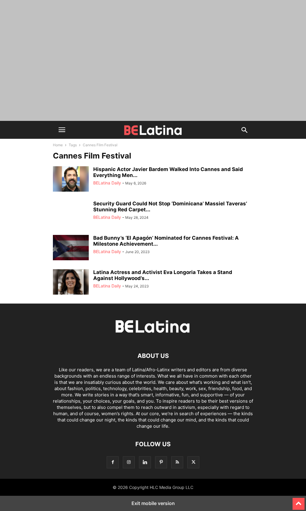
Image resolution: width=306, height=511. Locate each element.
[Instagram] (129, 462)
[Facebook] (113, 462)
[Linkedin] (145, 462)
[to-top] (299, 501)
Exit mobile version (153, 503)
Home (58, 145)
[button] (62, 130)
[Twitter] (193, 462)
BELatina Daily (107, 182)
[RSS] (177, 462)
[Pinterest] (161, 462)
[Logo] (153, 338)
